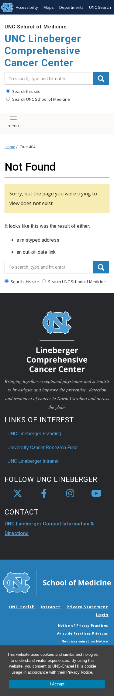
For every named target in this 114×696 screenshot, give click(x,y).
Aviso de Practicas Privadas (82, 633)
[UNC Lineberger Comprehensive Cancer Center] (57, 341)
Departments (71, 7)
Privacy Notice (79, 672)
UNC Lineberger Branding (34, 433)
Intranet (50, 606)
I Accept (57, 684)
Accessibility (27, 7)
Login (102, 614)
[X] (17, 493)
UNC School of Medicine (36, 27)
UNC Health (22, 606)
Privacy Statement (87, 606)
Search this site (25, 91)
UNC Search (100, 7)
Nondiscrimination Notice (84, 641)
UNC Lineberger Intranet (33, 461)
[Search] (101, 78)
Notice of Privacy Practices (83, 625)
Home (10, 147)
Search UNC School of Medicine (40, 99)
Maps (48, 7)
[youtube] (96, 493)
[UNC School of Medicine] (57, 582)
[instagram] (70, 493)
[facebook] (43, 493)
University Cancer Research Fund (43, 447)
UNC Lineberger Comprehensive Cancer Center (43, 50)
